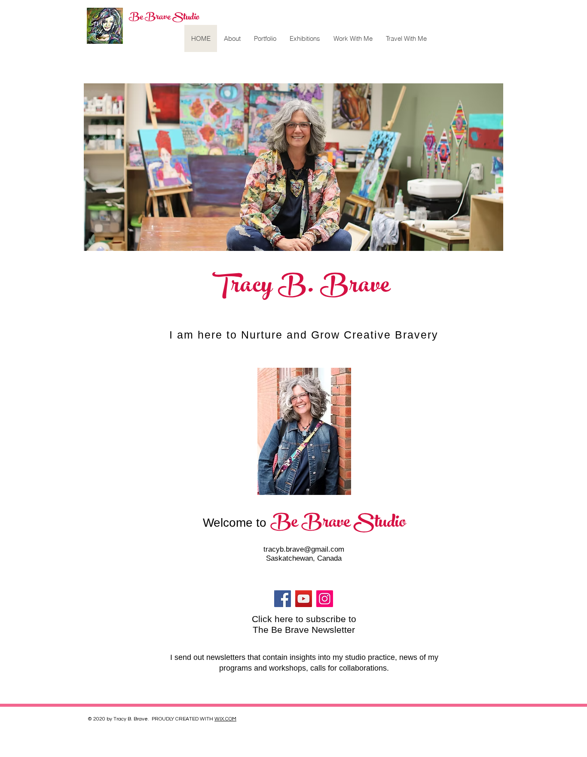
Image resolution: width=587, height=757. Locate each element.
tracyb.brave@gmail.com (303, 549)
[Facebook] (282, 598)
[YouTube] (303, 598)
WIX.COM (225, 719)
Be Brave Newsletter (313, 630)
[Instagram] (324, 598)
